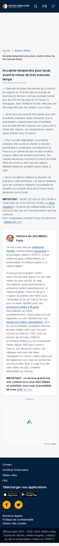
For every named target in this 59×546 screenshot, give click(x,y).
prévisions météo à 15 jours (22, 307)
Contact (7, 464)
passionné (40, 251)
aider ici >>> (24, 389)
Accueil (6, 50)
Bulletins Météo (23, 50)
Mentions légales (12, 515)
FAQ (5, 480)
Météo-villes (10, 475)
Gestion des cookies (14, 523)
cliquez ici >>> (13, 221)
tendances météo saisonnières (24, 322)
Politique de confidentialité (18, 519)
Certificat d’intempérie (15, 469)
